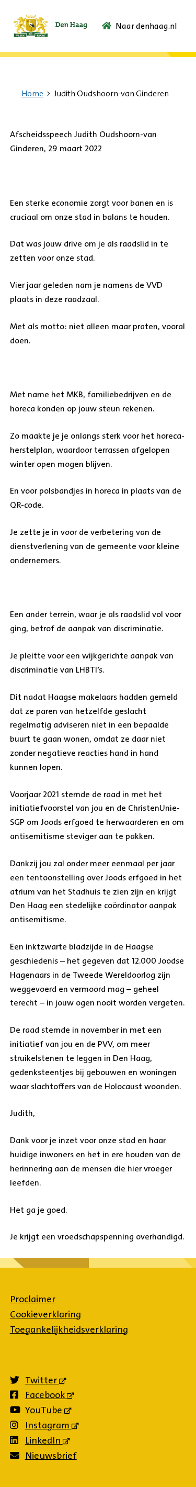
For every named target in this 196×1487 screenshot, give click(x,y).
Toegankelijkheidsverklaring (69, 1329)
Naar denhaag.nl (146, 25)
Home (32, 93)
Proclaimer (32, 1299)
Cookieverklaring (45, 1314)
